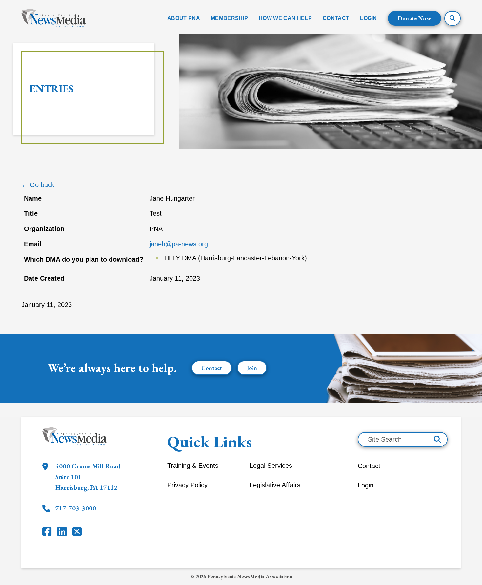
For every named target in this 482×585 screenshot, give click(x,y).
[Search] (437, 439)
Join (252, 368)
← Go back (37, 184)
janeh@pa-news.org (179, 244)
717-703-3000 (75, 508)
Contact (211, 368)
